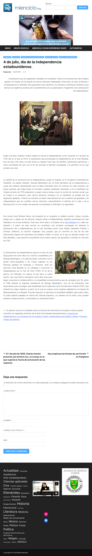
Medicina (23, 511)
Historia (23, 504)
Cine (6, 485)
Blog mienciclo (22, 553)
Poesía (22, 525)
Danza (25, 486)
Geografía (16, 57)
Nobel (5, 525)
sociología (22, 539)
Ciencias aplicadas (15, 481)
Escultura (25, 493)
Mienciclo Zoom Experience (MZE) (49, 48)
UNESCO (21, 541)
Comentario (9, 391)
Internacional (9, 507)
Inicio (8, 48)
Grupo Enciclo (21, 48)
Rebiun (5, 539)
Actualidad (11, 470)
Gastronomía (7, 500)
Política (8, 529)
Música (13, 521)
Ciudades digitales (16, 486)
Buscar (48, 3)
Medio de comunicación (13, 518)
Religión (13, 538)
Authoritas (76, 48)
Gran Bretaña (70, 222)
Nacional (22, 522)
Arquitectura (9, 474)
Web (5, 440)
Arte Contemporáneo (14, 477)
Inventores (21, 508)
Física (23, 496)
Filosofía (15, 496)
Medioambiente (9, 515)
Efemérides (7, 57)
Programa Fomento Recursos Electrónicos (13, 534)
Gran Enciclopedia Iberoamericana (32, 57)
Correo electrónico (14, 430)
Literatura (10, 511)
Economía (16, 489)
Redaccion (7, 72)
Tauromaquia (7, 542)
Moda (5, 522)
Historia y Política (51, 57)
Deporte (7, 489)
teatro (14, 542)
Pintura (14, 525)
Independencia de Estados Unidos (63, 316)
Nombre (7, 420)
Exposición (6, 497)
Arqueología (23, 471)
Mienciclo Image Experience (68, 57)
